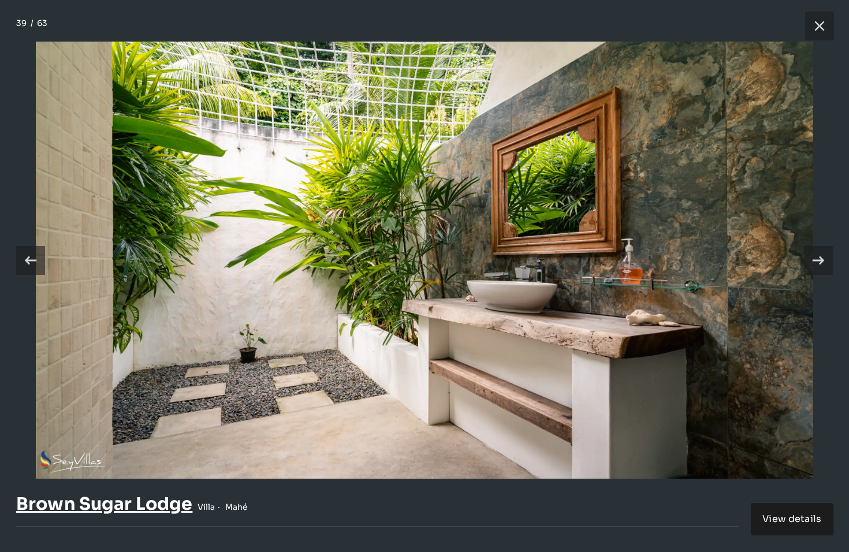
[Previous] (30, 260)
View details (791, 519)
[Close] (813, 26)
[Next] (818, 260)
